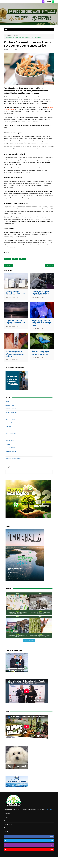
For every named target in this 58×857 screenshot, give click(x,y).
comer (8, 259)
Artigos (8, 401)
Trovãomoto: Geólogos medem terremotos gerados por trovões (15, 322)
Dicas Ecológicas (10, 419)
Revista (6, 817)
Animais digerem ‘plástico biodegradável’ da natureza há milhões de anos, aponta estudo (41, 323)
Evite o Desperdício (11, 433)
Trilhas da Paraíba (10, 454)
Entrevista (8, 426)
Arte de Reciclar (10, 405)
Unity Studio (48, 809)
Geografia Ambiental (11, 437)
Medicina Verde (10, 440)
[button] (17, 603)
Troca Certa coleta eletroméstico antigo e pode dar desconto (15, 293)
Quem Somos (7, 813)
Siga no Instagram (29, 640)
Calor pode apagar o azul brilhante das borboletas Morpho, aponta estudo (40, 353)
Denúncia (8, 416)
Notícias (8, 444)
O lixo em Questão (10, 447)
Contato (6, 831)
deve (15, 259)
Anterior (9, 265)
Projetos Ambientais (11, 451)
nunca (23, 259)
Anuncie (6, 820)
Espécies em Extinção (11, 430)
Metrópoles (11, 253)
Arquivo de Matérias (9, 828)
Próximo (49, 265)
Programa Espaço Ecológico (13, 458)
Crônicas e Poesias (11, 408)
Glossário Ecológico (9, 824)
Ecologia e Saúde (10, 423)
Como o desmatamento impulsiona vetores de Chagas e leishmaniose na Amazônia (15, 353)
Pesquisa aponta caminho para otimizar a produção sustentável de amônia (41, 293)
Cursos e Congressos (11, 412)
